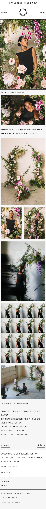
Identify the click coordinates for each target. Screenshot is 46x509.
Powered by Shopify (9, 497)
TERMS (4, 485)
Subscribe (5, 472)
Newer (7, 445)
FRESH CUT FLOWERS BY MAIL (19, 493)
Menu (4, 12)
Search (5, 481)
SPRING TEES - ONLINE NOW (23, 3)
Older (40, 445)
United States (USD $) (9, 503)
